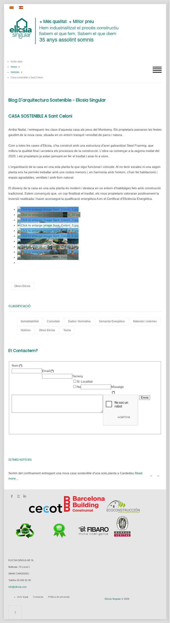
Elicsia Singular (113, 598)
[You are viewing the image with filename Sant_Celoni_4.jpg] (48, 230)
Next (158, 475)
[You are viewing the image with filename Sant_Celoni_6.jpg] (48, 241)
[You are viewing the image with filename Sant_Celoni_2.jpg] (48, 220)
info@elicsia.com (17, 587)
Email (48, 371)
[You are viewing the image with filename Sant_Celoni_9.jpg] (48, 257)
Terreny (77, 376)
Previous (151, 475)
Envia (144, 397)
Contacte (38, 596)
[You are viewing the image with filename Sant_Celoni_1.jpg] (48, 209)
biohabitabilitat (30, 321)
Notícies (15, 72)
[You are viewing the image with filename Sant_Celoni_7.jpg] (48, 246)
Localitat (87, 381)
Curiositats (53, 321)
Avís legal (22, 596)
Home (14, 66)
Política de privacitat (59, 596)
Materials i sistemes (145, 321)
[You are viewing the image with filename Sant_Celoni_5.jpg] (48, 236)
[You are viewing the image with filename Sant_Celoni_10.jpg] (48, 214)
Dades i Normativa (79, 321)
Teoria (67, 330)
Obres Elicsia (22, 286)
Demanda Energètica (112, 321)
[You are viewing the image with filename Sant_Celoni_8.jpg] (48, 252)
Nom (17, 365)
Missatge (117, 387)
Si (78, 381)
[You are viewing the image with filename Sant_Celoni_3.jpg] (48, 225)
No (79, 387)
